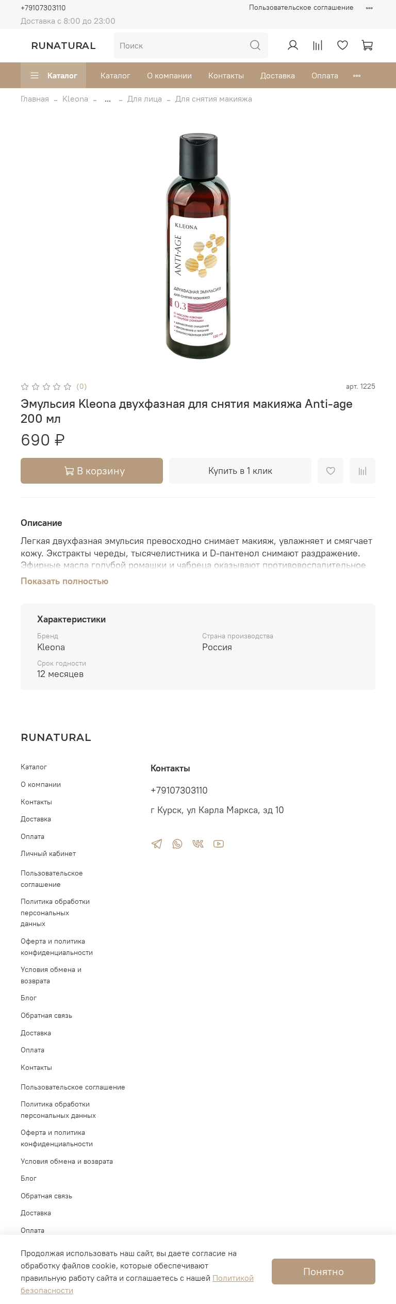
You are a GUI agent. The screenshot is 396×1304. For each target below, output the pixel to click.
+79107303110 (43, 7)
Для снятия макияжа (213, 98)
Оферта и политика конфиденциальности (57, 946)
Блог (29, 997)
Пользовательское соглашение (301, 7)
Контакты (226, 75)
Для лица (144, 98)
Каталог (62, 75)
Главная (35, 98)
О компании (169, 75)
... (108, 98)
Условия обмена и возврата (51, 975)
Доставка (277, 75)
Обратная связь (46, 1015)
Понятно (323, 1271)
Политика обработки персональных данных (55, 912)
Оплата (324, 75)
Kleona (75, 98)
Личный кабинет (48, 853)
